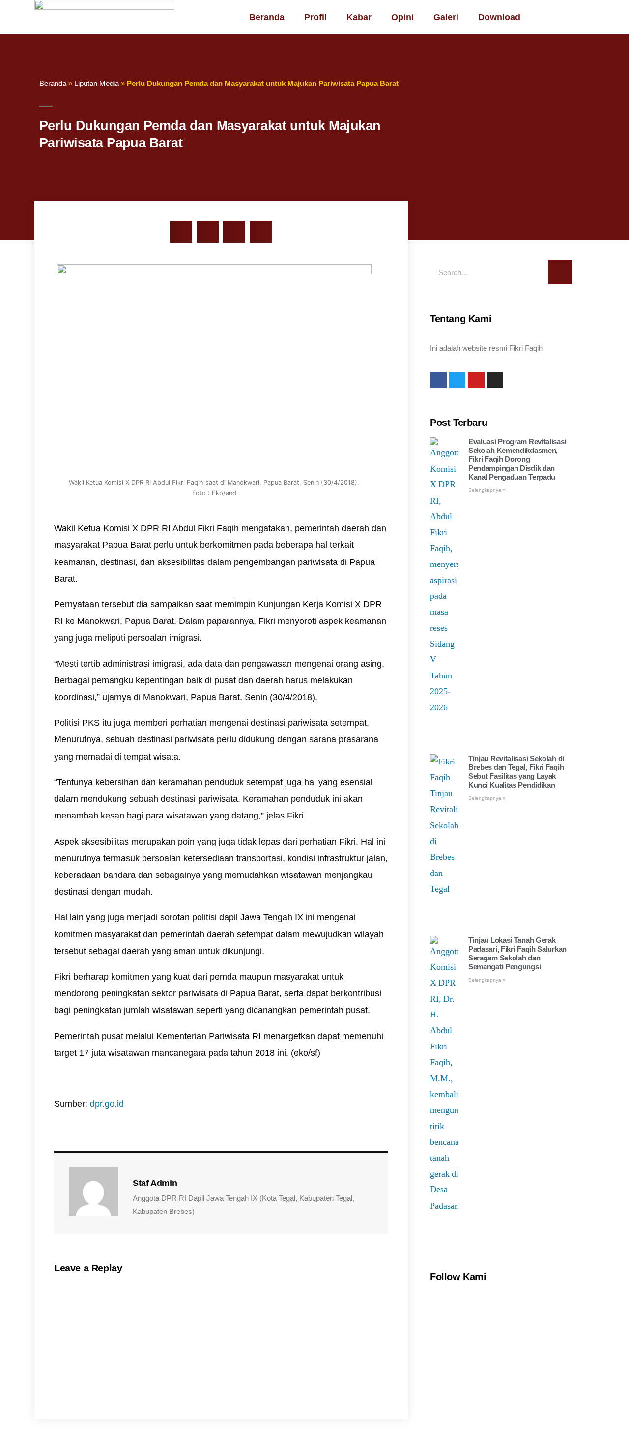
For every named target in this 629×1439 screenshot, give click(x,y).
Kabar (359, 17)
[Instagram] (495, 380)
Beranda (267, 17)
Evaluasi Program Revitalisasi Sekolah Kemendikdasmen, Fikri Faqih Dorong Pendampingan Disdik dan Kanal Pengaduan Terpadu (517, 459)
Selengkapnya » (487, 490)
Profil (315, 17)
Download (499, 17)
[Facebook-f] (438, 380)
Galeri (445, 17)
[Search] (560, 272)
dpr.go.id (107, 1104)
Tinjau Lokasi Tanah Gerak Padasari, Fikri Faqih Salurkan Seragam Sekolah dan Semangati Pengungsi (517, 953)
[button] (181, 232)
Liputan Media (96, 83)
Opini (402, 17)
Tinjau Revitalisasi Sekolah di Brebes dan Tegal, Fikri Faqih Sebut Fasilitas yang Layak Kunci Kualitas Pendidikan (516, 771)
